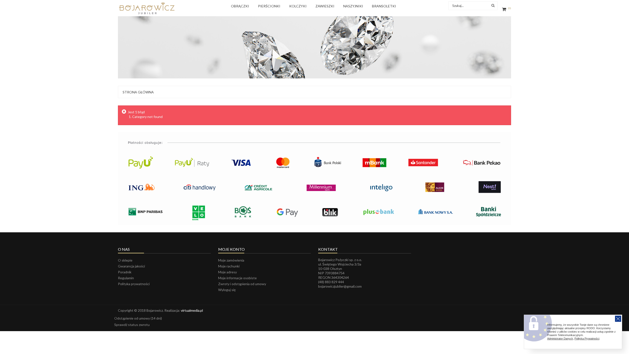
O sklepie (125, 260)
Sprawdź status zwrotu (132, 325)
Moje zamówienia (231, 260)
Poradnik (124, 272)
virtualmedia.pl (192, 310)
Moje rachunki (229, 266)
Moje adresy (227, 272)
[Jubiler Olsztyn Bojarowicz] (147, 8)
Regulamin (126, 278)
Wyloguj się (227, 290)
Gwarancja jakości (131, 266)
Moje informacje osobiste (237, 278)
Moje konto (231, 249)
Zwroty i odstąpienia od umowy (242, 284)
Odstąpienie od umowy (138, 318)
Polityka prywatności (134, 284)
